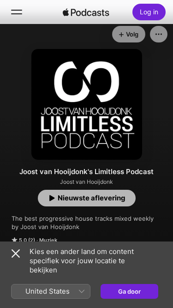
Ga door (129, 291)
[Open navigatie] (16, 12)
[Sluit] (16, 253)
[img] (86, 12)
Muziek (48, 240)
